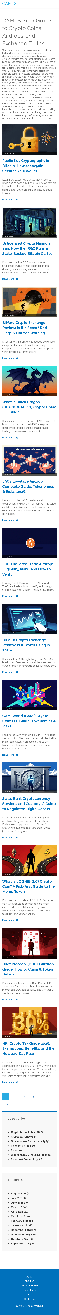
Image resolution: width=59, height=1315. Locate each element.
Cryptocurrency (23, 1136)
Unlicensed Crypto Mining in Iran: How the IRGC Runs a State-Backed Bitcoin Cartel (27, 248)
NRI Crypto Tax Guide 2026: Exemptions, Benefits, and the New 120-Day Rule (28, 1048)
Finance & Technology (26, 1159)
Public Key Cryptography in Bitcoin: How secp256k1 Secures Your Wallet (25, 165)
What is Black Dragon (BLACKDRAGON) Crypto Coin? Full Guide (29, 407)
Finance (17, 1150)
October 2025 (21, 1239)
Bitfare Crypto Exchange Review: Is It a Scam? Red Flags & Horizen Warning (24, 327)
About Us (29, 1281)
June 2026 (19, 1202)
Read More (8, 199)
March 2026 (20, 1216)
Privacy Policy (29, 1290)
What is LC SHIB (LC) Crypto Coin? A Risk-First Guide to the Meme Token (28, 886)
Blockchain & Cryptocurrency (30, 1154)
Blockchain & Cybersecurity (29, 1141)
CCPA (29, 1294)
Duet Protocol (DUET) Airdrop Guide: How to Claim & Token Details (28, 969)
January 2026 (21, 1225)
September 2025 (22, 1243)
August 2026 (20, 1193)
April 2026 (19, 1211)
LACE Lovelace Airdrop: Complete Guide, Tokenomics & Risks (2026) (28, 486)
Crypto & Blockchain (26, 1132)
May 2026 (18, 1207)
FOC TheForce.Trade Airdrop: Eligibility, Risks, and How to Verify (27, 569)
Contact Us (29, 1299)
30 (6, 1104)
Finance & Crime (22, 1145)
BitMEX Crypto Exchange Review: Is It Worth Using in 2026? (26, 645)
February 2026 (22, 1220)
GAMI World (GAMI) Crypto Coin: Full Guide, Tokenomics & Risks (29, 721)
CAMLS (9, 3)
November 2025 (23, 1234)
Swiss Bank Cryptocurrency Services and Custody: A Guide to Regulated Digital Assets (29, 803)
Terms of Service (29, 1285)
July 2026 (18, 1198)
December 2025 (23, 1230)
